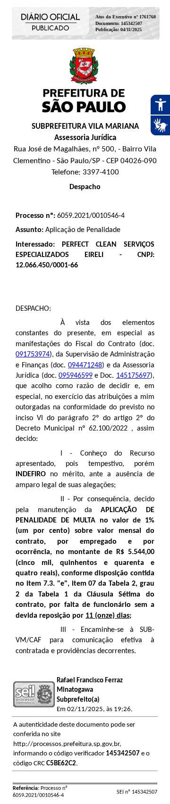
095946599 (76, 376)
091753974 (33, 354)
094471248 (85, 365)
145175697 (133, 376)
